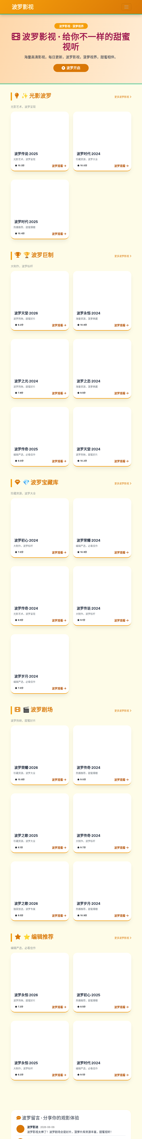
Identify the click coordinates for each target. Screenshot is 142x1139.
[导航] (126, 6)
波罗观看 (58, 166)
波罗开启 (73, 68)
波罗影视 (22, 6)
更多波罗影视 (122, 96)
